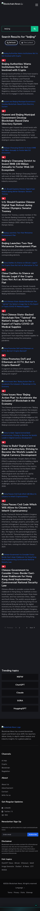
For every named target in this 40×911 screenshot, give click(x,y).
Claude (20, 692)
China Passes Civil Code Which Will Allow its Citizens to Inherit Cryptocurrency (19, 507)
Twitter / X (8, 811)
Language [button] (19, 888)
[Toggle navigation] (36, 5)
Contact (5, 792)
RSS (6, 815)
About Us (5, 784)
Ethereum (24, 863)
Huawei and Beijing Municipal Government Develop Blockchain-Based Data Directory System (18, 119)
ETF (32, 866)
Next (31, 627)
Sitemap (29, 892)
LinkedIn (7, 808)
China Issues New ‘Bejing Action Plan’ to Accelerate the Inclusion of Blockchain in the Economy (19, 399)
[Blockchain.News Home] (12, 5)
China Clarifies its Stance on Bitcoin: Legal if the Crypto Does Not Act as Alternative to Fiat (20, 278)
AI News (26, 866)
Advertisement (7, 788)
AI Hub (4, 761)
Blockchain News (15, 884)
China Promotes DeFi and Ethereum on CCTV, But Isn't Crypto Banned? (18, 362)
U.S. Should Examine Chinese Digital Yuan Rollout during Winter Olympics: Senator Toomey (18, 206)
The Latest (28, 43)
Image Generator (8, 866)
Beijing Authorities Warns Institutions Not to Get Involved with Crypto (16, 67)
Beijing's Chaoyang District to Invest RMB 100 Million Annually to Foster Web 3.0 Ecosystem (18, 165)
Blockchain (6, 768)
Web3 (32, 863)
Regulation (6, 771)
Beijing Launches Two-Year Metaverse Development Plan (19, 245)
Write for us (6, 795)
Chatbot (18, 866)
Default (12, 43)
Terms (10, 892)
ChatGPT (20, 684)
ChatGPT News (7, 863)
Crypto (4, 764)
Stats (23, 892)
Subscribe (33, 834)
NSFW (20, 676)
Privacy (16, 892)
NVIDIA (4, 870)
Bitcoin (17, 863)
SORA (20, 700)
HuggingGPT (20, 708)
